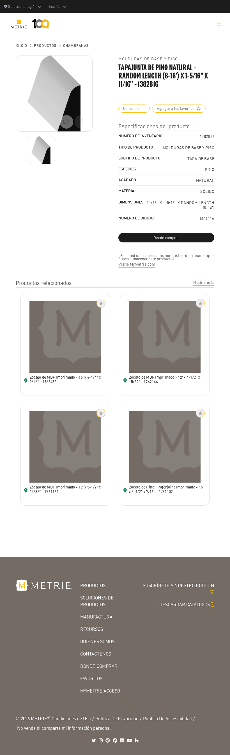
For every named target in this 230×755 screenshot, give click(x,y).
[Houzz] (137, 740)
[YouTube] (129, 740)
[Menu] (219, 23)
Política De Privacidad (117, 718)
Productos (45, 45)
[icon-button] (66, 122)
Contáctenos (95, 654)
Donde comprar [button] (166, 237)
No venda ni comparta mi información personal (64, 728)
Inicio (21, 45)
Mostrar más (203, 282)
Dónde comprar (99, 666)
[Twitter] (93, 740)
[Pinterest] (107, 740)
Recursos (91, 629)
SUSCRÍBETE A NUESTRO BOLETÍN (178, 585)
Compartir (131, 108)
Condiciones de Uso (71, 718)
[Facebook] (115, 740)
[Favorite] (100, 303)
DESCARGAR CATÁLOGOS (184, 604)
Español (55, 6)
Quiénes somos (97, 641)
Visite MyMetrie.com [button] (137, 264)
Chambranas (76, 45)
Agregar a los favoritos (175, 108)
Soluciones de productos (97, 601)
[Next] (41, 150)
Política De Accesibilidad (167, 718)
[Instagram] (101, 740)
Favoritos (91, 678)
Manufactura (96, 617)
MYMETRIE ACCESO (100, 691)
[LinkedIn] (122, 740)
